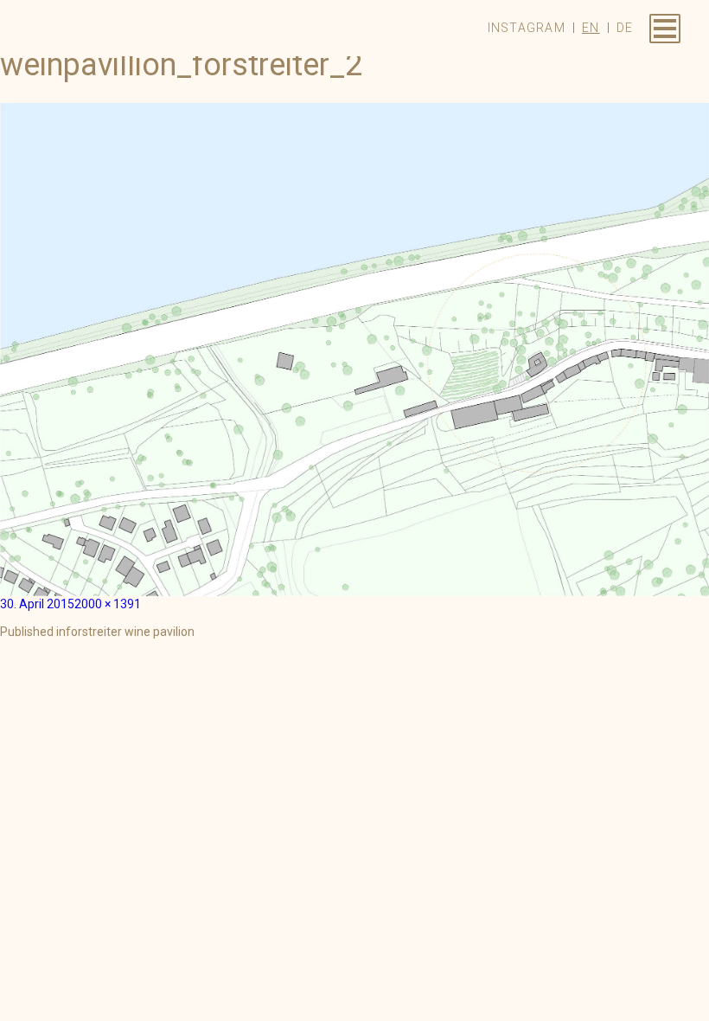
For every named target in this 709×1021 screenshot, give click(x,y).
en (591, 28)
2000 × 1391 (107, 604)
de (625, 28)
